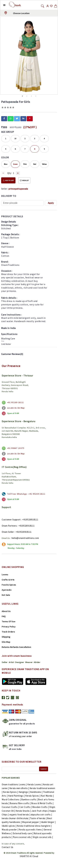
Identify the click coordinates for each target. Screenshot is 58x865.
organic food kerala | (19, 814)
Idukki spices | (9, 825)
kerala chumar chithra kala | (16, 818)
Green (15, 164)
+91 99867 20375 (15, 448)
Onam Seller (8, 531)
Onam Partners (9, 525)
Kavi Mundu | (47, 795)
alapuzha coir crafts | (41, 814)
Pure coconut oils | (22, 837)
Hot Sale (6, 595)
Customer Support (11, 519)
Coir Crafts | (25, 807)
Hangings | (24, 792)
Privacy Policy (9, 627)
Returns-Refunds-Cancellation (16, 647)
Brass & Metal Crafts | (42, 803)
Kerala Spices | (10, 792)
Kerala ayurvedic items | (31, 829)
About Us (6, 611)
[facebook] (4, 118)
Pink (25, 164)
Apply (51, 202)
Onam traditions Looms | (14, 784)
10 (15, 138)
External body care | (23, 833)
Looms (5, 574)
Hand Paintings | (16, 795)
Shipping (6, 637)
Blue (5, 164)
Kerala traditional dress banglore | (34, 825)
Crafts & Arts (8, 580)
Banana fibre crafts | (20, 803)
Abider (37, 662)
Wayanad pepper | (31, 822)
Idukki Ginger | (48, 822)
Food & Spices (9, 585)
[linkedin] (23, 118)
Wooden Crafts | (40, 807)
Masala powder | (10, 829)
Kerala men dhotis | (19, 788)
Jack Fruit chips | (40, 810)
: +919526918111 (26, 525)
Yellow (44, 164)
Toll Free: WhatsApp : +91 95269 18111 (26, 494)
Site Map (6, 642)
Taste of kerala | (38, 818)
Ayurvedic (7, 590)
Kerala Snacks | (23, 810)
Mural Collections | (11, 799)
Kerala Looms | (34, 784)
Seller (5, 662)
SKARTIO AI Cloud (29, 856)
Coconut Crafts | (10, 807)
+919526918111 (30, 519)
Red (34, 164)
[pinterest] (30, 118)
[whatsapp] (11, 118)
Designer (19, 662)
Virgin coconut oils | (43, 837)
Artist (11, 662)
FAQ (4, 616)
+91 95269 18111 (15, 402)
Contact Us (7, 847)
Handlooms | (36, 792)
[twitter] (17, 118)
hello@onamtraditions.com (25, 538)
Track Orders (8, 632)
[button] (2, 5)
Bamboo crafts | (29, 799)
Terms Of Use (8, 621)
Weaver (29, 662)
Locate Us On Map (16, 407)
